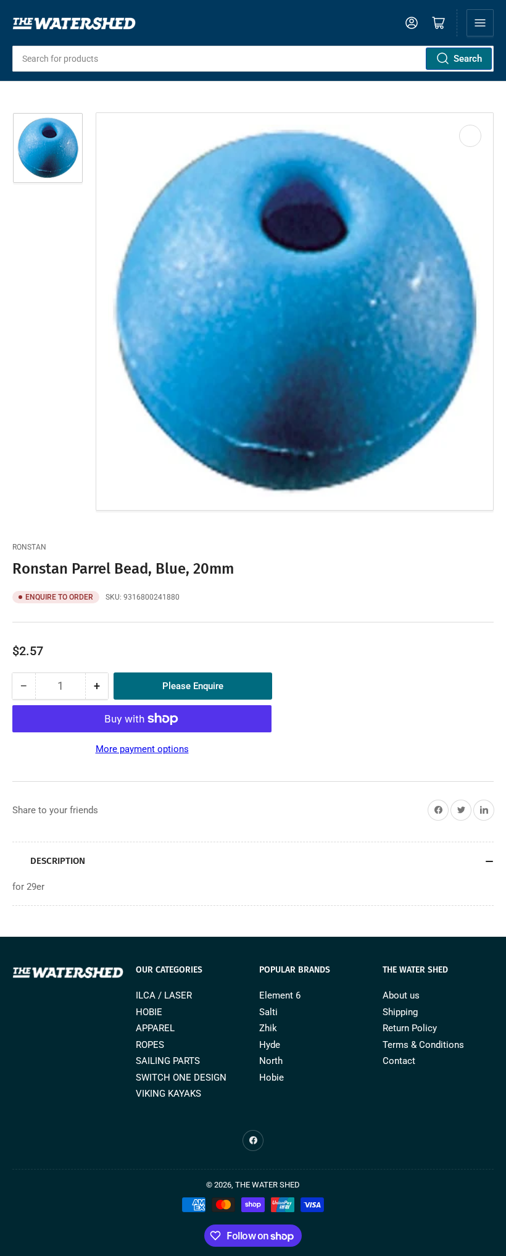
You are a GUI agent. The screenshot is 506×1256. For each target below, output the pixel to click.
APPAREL (155, 1028)
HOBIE (149, 1012)
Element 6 (280, 995)
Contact (399, 1060)
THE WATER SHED (267, 1184)
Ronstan (29, 547)
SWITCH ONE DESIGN (181, 1077)
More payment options (142, 749)
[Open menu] (480, 22)
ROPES (150, 1044)
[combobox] (253, 59)
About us (401, 995)
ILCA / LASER (164, 995)
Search (468, 58)
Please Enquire (192, 686)
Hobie (271, 1077)
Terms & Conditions (423, 1044)
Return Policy (410, 1028)
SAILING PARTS (168, 1060)
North (271, 1060)
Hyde (269, 1044)
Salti (268, 1012)
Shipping (400, 1012)
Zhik (268, 1028)
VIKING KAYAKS (168, 1093)
